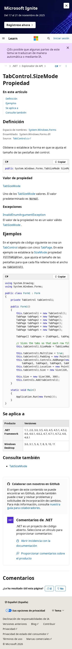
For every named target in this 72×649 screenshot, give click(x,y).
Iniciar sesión (61, 38)
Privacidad (9, 629)
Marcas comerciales (38, 639)
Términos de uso (12, 639)
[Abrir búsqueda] (48, 38)
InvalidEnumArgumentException (24, 215)
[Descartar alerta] (66, 5)
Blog (33, 624)
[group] (36, 168)
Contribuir (49, 624)
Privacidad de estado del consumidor (24, 634)
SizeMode (40, 252)
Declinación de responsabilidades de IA (26, 618)
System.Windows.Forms (42, 129)
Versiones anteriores (15, 624)
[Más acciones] (66, 66)
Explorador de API (32, 66)
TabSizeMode (11, 186)
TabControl (10, 247)
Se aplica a (12, 108)
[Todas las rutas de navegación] (6, 66)
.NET (15, 66)
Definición (11, 98)
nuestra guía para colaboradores (33, 506)
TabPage (46, 247)
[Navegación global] (3, 38)
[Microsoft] (36, 38)
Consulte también (16, 112)
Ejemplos (11, 103)
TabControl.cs (21, 138)
